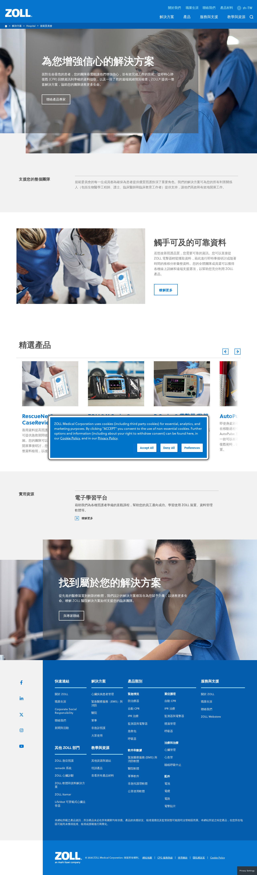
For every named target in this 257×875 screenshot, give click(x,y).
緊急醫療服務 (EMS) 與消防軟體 (142, 759)
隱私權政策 (199, 857)
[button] (245, 8)
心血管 (168, 757)
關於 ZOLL (61, 694)
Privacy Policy (107, 438)
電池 (167, 784)
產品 (187, 16)
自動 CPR (134, 709)
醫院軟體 (133, 768)
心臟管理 (170, 750)
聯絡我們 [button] (209, 7)
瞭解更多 (165, 290)
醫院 (94, 713)
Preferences (192, 447)
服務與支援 (209, 16)
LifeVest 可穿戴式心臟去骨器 (70, 803)
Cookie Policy (217, 857)
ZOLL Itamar (63, 794)
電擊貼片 (170, 806)
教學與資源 (236, 16)
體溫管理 (170, 724)
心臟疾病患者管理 (102, 694)
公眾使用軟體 (136, 791)
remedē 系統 (63, 768)
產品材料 (226, 7)
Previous (225, 352)
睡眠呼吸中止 (172, 765)
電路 (167, 799)
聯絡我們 (60, 720)
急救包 (132, 731)
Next (238, 352)
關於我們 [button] (175, 7)
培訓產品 (97, 768)
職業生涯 (192, 7)
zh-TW (247, 8)
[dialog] (128, 437)
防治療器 (133, 701)
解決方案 (167, 16)
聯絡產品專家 (56, 99)
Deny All (169, 447)
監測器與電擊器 (138, 724)
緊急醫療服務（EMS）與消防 (107, 703)
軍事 (94, 720)
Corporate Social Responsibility (66, 711)
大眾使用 (97, 735)
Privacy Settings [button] (247, 870)
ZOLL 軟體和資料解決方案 (70, 785)
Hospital (31, 26)
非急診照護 (98, 728)
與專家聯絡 (71, 615)
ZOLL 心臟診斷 (64, 775)
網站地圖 (147, 857)
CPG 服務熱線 (165, 857)
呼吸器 (132, 739)
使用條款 (183, 857)
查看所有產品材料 (102, 775)
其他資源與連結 (101, 761)
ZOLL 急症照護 (64, 761)
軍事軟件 (133, 776)
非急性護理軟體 (138, 784)
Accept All (147, 447)
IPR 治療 (133, 716)
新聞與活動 (62, 728)
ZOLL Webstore (211, 717)
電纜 (167, 791)
